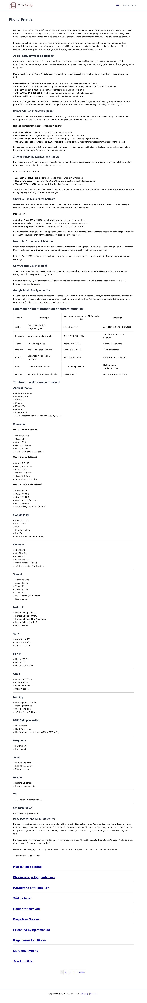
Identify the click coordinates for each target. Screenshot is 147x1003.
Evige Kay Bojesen (27, 919)
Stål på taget (22, 898)
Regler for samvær (26, 909)
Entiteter (94, 994)
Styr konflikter (23, 961)
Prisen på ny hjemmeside (31, 930)
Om (117, 5)
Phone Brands (129, 5)
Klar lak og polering (27, 866)
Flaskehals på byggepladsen (34, 877)
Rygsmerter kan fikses (29, 940)
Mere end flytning (25, 950)
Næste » (81, 972)
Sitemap (85, 994)
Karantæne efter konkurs (31, 887)
